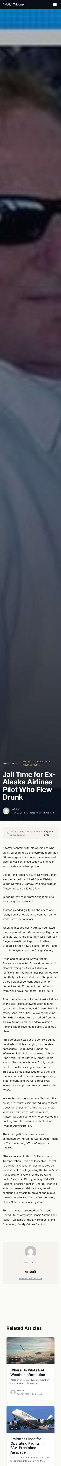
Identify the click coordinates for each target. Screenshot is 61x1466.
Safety (16, 763)
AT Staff (16, 809)
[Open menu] (54, 4)
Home (6, 763)
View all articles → (30, 1278)
